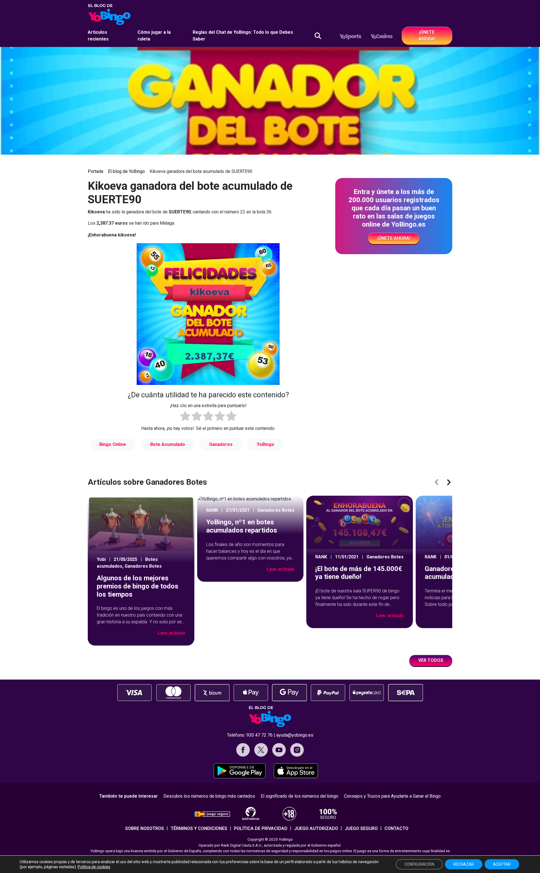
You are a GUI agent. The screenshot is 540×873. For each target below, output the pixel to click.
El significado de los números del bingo (299, 796)
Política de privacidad (260, 828)
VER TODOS (430, 660)
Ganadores (221, 444)
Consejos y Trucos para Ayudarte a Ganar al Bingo (392, 796)
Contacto (396, 828)
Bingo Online (112, 444)
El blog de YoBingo (126, 171)
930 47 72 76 (259, 735)
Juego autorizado (316, 828)
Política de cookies (94, 867)
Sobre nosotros (144, 828)
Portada (95, 171)
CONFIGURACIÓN (419, 864)
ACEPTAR (502, 864)
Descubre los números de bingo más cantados (209, 796)
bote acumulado (167, 444)
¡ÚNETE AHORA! (426, 36)
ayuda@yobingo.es (294, 735)
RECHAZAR (463, 864)
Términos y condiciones (199, 828)
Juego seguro (361, 828)
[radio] (185, 417)
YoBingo (265, 444)
